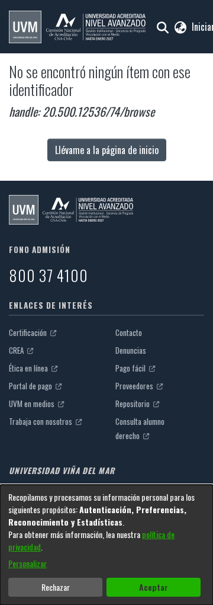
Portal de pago (31, 386)
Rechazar (55, 587)
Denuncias (130, 350)
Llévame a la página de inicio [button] (107, 150)
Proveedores (135, 386)
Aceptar (153, 587)
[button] (77, 27)
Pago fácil (131, 368)
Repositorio (133, 403)
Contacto (128, 332)
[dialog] (106, 545)
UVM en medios (32, 403)
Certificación (29, 332)
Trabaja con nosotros (41, 421)
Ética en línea (29, 368)
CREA (17, 350)
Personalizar (27, 563)
